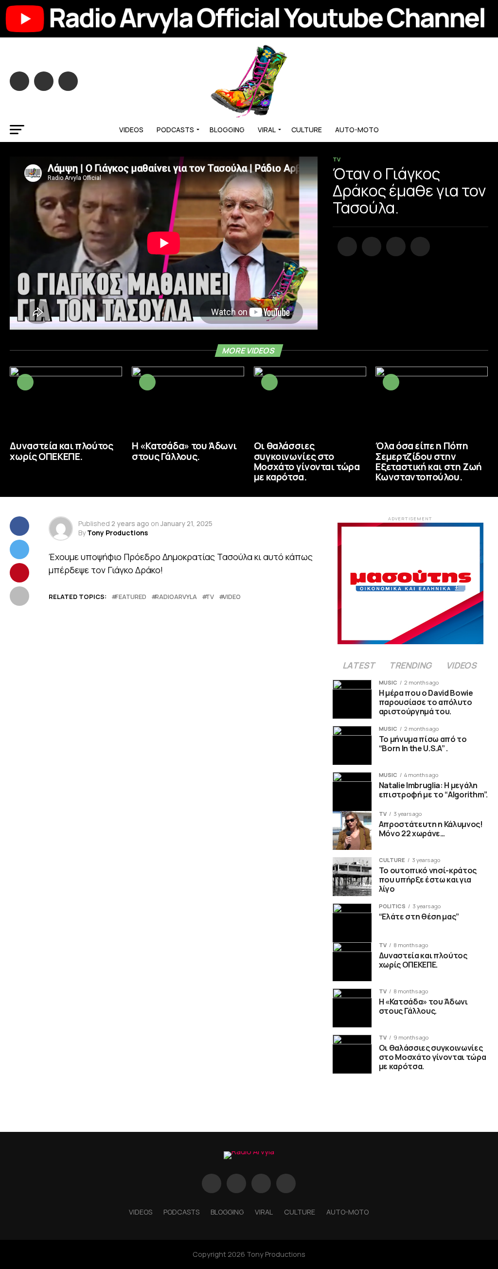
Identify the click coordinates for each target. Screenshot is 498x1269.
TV (210, 597)
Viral (267, 129)
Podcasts (175, 129)
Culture (306, 129)
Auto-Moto (357, 129)
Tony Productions (117, 532)
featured (130, 597)
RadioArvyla (176, 597)
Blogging (227, 129)
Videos (131, 129)
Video (232, 597)
